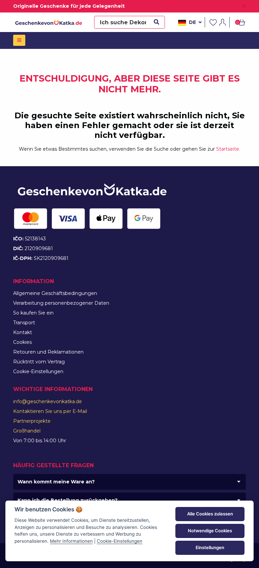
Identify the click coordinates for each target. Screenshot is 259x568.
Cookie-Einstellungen (38, 371)
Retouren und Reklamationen (48, 352)
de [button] (192, 22)
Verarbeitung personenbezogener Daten (61, 303)
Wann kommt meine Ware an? (56, 482)
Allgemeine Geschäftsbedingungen (55, 293)
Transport (24, 323)
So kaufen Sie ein (33, 313)
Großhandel (26, 431)
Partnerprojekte (32, 421)
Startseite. (228, 149)
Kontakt (22, 332)
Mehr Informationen (71, 541)
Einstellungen (210, 547)
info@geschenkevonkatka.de (47, 401)
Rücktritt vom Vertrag (39, 362)
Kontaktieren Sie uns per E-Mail (50, 411)
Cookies (22, 342)
